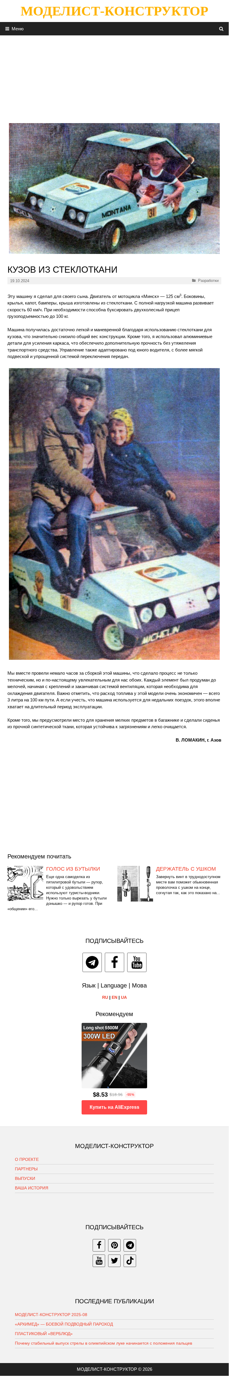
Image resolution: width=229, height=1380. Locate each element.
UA (124, 997)
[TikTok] (130, 1261)
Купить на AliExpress (114, 1107)
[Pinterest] (114, 1245)
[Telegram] (92, 962)
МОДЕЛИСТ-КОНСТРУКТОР (114, 11)
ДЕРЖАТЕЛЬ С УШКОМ (186, 869)
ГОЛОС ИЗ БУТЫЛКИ (73, 869)
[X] (114, 1261)
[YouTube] (137, 962)
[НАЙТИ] (221, 28)
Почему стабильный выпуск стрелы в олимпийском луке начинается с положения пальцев (103, 1343)
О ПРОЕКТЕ (27, 1159)
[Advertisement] (114, 77)
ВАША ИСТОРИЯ (31, 1188)
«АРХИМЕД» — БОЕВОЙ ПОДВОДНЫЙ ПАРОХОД (64, 1324)
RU (105, 997)
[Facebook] (114, 962)
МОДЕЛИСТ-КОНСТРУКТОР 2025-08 (51, 1314)
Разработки (208, 280)
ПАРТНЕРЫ (26, 1169)
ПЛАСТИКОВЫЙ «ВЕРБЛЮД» (44, 1333)
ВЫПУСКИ (25, 1178)
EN (114, 997)
